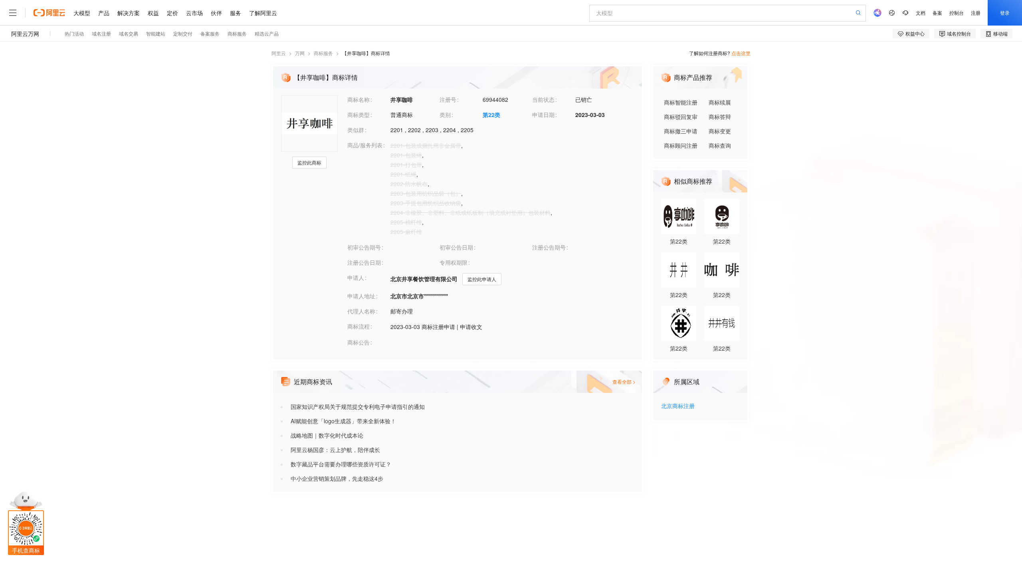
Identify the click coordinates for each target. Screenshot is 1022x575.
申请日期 (543, 115)
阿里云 (278, 53)
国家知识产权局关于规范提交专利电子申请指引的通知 (358, 406)
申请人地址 (361, 296)
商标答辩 (720, 117)
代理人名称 (361, 311)
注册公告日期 (364, 262)
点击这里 (741, 53)
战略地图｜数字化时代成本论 (327, 435)
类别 (445, 115)
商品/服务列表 (364, 145)
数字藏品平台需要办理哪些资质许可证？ (341, 464)
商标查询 (720, 145)
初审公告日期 (456, 247)
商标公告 (358, 342)
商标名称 (358, 99)
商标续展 (720, 102)
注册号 (448, 99)
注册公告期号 (549, 247)
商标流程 (358, 326)
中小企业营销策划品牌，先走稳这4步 (337, 478)
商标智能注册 (680, 102)
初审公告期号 (364, 247)
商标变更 (720, 131)
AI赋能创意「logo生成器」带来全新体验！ (343, 421)
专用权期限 (453, 262)
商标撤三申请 (680, 131)
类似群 (355, 130)
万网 (300, 53)
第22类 (491, 115)
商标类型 (358, 115)
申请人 (355, 278)
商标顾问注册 (680, 145)
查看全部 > (624, 382)
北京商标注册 (678, 406)
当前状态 (543, 99)
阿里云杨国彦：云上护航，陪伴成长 (335, 450)
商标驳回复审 (680, 117)
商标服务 (323, 53)
